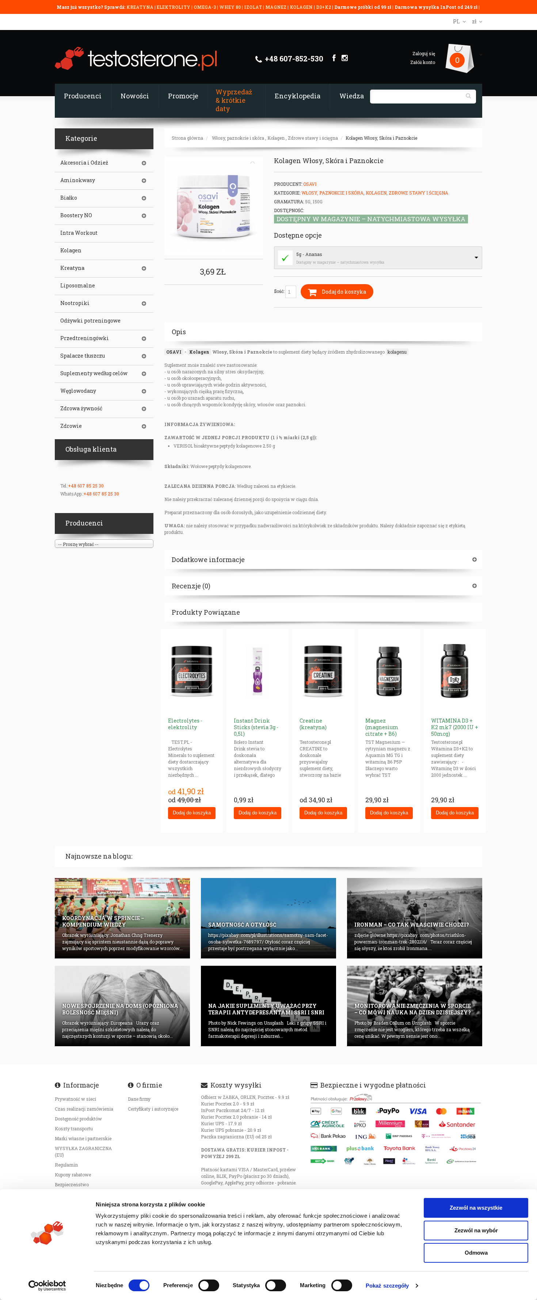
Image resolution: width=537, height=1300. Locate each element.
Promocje (183, 95)
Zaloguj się (423, 53)
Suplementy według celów (93, 373)
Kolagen (276, 138)
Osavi (309, 184)
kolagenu (397, 352)
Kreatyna (72, 268)
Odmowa (476, 1253)
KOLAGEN (302, 7)
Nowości (135, 95)
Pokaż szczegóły (387, 1285)
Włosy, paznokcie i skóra (238, 138)
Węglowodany (78, 391)
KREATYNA (140, 7)
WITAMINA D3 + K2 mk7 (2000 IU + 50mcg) (454, 727)
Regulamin (66, 1165)
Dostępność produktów (78, 1119)
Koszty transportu (74, 1128)
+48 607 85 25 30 (86, 486)
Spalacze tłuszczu (82, 356)
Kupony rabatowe (73, 1174)
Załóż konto (422, 62)
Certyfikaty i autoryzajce (153, 1109)
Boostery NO (76, 215)
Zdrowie (71, 426)
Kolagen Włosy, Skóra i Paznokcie (381, 138)
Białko (68, 198)
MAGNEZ (276, 7)
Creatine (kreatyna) (313, 724)
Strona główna (187, 138)
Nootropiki (75, 303)
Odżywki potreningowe (90, 321)
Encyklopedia (297, 95)
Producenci (83, 95)
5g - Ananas (309, 254)
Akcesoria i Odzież (84, 163)
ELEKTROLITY (173, 7)
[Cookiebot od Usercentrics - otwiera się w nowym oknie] (47, 1285)
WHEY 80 (230, 7)
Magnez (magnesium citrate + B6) (382, 727)
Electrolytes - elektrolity (185, 724)
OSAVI (174, 352)
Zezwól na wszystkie (476, 1208)
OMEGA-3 (205, 7)
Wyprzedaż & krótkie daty (234, 100)
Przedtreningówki (84, 338)
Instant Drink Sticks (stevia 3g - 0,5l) (256, 727)
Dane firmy (139, 1099)
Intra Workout (79, 233)
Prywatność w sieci (75, 1099)
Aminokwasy (77, 180)
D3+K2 (323, 7)
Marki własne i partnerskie (83, 1138)
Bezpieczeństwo (72, 1184)
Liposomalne (77, 286)
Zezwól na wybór (476, 1230)
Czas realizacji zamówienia (84, 1109)
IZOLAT (253, 7)
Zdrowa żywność (81, 408)
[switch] (208, 1285)
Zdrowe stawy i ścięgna (313, 138)
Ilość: (279, 291)
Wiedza (351, 95)
